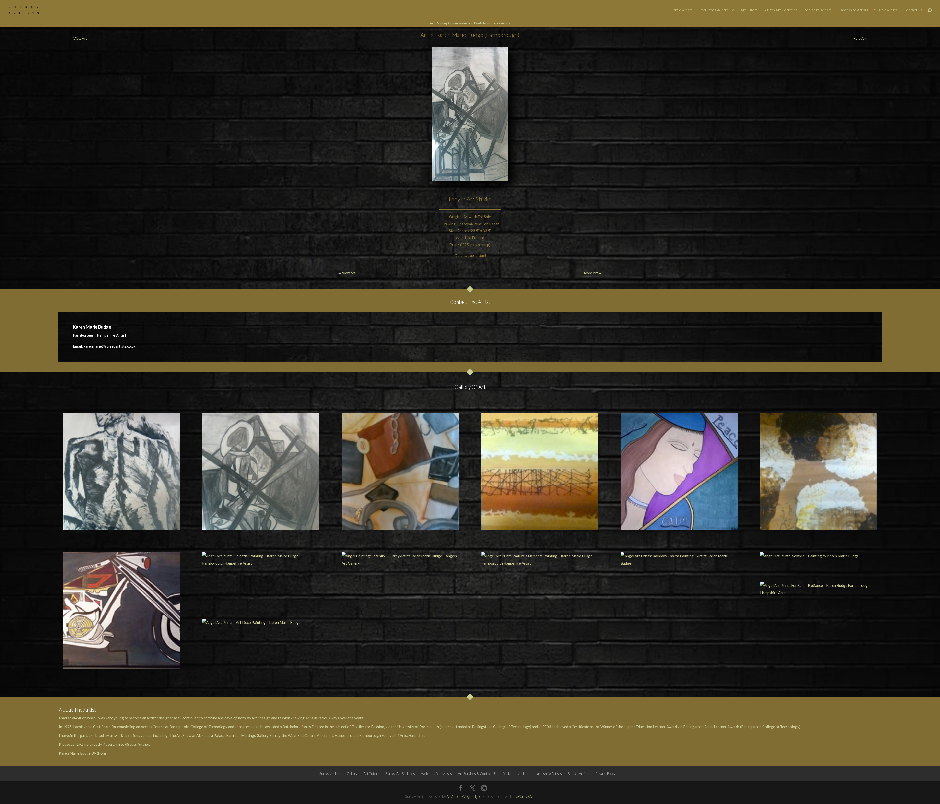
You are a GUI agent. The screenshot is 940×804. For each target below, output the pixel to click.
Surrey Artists (681, 10)
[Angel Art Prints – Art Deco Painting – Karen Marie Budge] (260, 622)
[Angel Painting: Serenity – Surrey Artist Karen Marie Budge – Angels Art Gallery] (400, 559)
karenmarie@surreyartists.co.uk (109, 346)
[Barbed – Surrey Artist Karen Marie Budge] (539, 471)
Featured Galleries (714, 10)
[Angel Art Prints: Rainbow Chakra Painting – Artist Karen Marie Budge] (679, 559)
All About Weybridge (463, 796)
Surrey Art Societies (780, 10)
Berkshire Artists (817, 10)
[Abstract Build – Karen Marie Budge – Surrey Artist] (400, 471)
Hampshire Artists (853, 10)
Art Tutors (749, 10)
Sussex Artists (885, 10)
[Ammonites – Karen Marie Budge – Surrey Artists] (818, 471)
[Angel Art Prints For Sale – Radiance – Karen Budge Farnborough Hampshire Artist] (818, 589)
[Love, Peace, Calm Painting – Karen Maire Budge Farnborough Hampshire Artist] (679, 471)
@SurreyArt (525, 796)
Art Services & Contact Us (477, 773)
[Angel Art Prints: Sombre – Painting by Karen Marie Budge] (818, 555)
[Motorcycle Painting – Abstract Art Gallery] (121, 610)
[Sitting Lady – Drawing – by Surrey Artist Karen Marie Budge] (121, 471)
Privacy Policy (605, 773)
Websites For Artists (436, 773)
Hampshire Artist (111, 335)
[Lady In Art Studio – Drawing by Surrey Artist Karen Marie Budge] (260, 471)
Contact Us (913, 10)
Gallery (352, 773)
